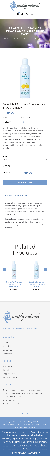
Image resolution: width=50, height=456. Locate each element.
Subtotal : (7, 172)
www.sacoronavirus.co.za (25, 427)
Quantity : (7, 166)
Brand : (6, 117)
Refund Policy (8, 370)
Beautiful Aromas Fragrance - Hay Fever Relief (14, 284)
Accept (34, 453)
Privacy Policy (9, 366)
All (5, 39)
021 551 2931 (10, 400)
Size (5, 156)
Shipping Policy (9, 374)
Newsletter (7, 354)
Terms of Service (10, 377)
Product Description (16, 196)
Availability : (8, 122)
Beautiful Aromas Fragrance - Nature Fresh (36, 284)
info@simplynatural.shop (16, 404)
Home (5, 342)
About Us (6, 346)
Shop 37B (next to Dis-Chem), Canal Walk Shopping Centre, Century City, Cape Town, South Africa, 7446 (24, 393)
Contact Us (7, 350)
